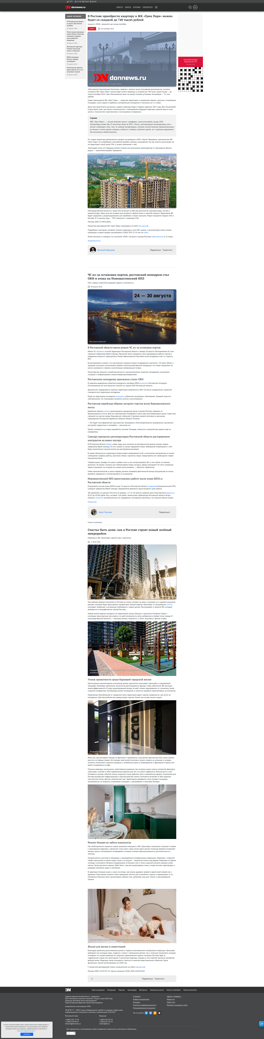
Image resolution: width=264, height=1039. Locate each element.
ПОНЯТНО (27, 1034)
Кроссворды (132, 990)
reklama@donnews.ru (73, 1024)
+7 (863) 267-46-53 (106, 1022)
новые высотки (157, 236)
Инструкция (111, 990)
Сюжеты (128, 7)
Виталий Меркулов (106, 250)
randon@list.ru (104, 1024)
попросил (99, 498)
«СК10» (170, 604)
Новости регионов (190, 990)
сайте (146, 232)
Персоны (121, 990)
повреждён (152, 486)
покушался (120, 396)
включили (144, 383)
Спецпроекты (148, 7)
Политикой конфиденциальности (26, 1031)
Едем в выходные (98, 990)
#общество (92, 502)
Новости (119, 7)
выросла (169, 493)
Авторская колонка (157, 990)
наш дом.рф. (143, 226)
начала (107, 411)
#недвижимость (94, 240)
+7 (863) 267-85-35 (106, 1019)
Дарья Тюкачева (105, 512)
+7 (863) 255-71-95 (72, 1019)
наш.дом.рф (140, 967)
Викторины (143, 990)
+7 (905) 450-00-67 (72, 1022)
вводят (109, 444)
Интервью (136, 7)
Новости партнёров (173, 990)
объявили (100, 351)
